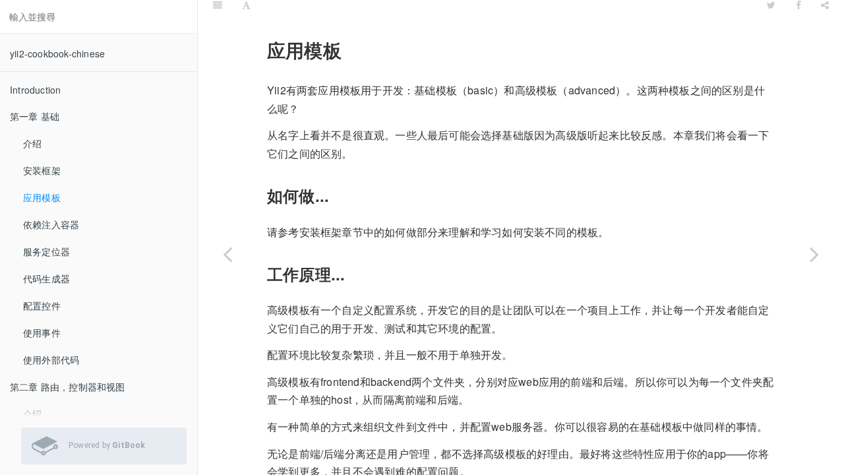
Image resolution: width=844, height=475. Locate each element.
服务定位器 (46, 251)
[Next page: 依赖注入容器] (814, 254)
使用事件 (42, 332)
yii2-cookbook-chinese (57, 53)
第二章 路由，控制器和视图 (67, 386)
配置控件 (42, 305)
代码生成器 (46, 278)
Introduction (35, 89)
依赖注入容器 (51, 224)
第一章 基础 (34, 116)
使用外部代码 (51, 359)
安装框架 (42, 170)
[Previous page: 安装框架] (227, 254)
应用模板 (42, 197)
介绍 (32, 143)
